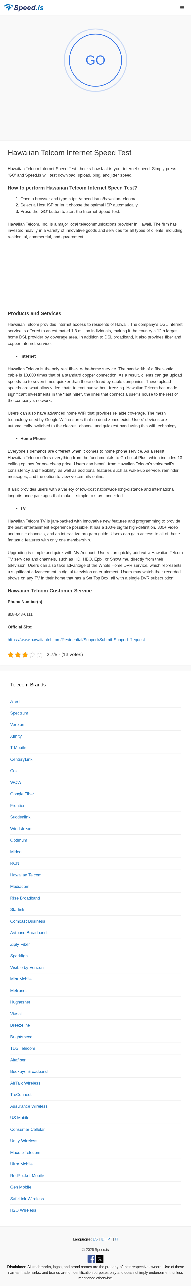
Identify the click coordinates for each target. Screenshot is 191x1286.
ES (95, 1239)
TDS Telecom (22, 1048)
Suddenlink (20, 817)
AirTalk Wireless (25, 1083)
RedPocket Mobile (27, 1175)
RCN (14, 863)
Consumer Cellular (27, 1129)
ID (102, 1239)
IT (116, 1239)
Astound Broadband (28, 932)
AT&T (15, 701)
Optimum (18, 840)
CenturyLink (21, 759)
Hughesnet (20, 1002)
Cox (14, 770)
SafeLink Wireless (27, 1198)
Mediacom (19, 886)
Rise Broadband (25, 898)
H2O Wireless (23, 1210)
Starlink (17, 909)
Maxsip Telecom (25, 1152)
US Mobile (19, 1117)
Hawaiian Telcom (26, 875)
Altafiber (18, 1060)
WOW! (16, 782)
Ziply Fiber (20, 944)
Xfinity (16, 736)
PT (109, 1239)
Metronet (18, 990)
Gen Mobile (20, 1187)
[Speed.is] (24, 7)
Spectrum (19, 713)
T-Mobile (18, 747)
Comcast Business (27, 921)
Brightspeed (21, 1037)
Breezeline (20, 1025)
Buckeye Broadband (29, 1071)
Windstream (21, 828)
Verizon (17, 724)
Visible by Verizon (27, 967)
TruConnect (21, 1094)
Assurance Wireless (29, 1106)
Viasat (16, 1013)
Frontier (17, 805)
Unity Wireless (24, 1141)
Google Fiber (22, 794)
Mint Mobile (21, 979)
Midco (15, 852)
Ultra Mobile (21, 1164)
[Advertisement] (95, 122)
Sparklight (19, 955)
